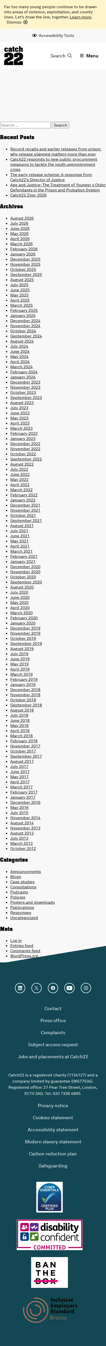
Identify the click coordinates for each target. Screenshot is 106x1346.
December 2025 (25, 259)
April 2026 (20, 238)
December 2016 (25, 802)
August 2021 (22, 525)
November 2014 (25, 817)
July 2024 (19, 346)
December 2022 (25, 443)
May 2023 (19, 417)
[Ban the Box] (49, 1272)
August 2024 (22, 341)
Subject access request (53, 1044)
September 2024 (26, 335)
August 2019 (22, 648)
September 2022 (26, 458)
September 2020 (26, 581)
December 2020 (25, 566)
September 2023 (26, 397)
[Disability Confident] (50, 1234)
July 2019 (19, 653)
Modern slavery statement (53, 1141)
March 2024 (21, 366)
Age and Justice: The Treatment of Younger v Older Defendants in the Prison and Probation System (58, 187)
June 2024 (20, 351)
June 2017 (20, 771)
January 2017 (23, 797)
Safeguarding (53, 1165)
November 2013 (25, 827)
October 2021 (23, 515)
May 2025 (19, 294)
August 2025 (22, 279)
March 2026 (21, 243)
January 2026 (23, 253)
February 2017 (24, 792)
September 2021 (26, 520)
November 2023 (25, 387)
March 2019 (21, 674)
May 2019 (19, 663)
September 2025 (26, 274)
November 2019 (25, 633)
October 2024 (23, 330)
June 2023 (20, 412)
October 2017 (23, 751)
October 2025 (23, 269)
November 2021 (25, 510)
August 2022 (22, 464)
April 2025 (20, 300)
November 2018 (25, 694)
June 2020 (20, 597)
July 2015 (19, 812)
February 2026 (24, 248)
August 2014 (22, 822)
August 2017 (22, 761)
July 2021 (19, 530)
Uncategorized (24, 917)
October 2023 (23, 392)
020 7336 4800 (66, 1093)
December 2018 (25, 689)
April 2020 (20, 607)
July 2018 (19, 715)
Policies (17, 897)
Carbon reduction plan (53, 1153)
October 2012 (23, 848)
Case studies (22, 881)
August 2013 (22, 833)
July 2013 (19, 838)
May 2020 (19, 602)
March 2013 (21, 843)
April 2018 (20, 730)
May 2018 (19, 725)
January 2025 (23, 315)
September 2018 (26, 704)
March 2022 (21, 489)
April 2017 (20, 781)
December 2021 (25, 505)
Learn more (80, 16)
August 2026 (22, 218)
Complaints (53, 1032)
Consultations (23, 886)
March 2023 (21, 428)
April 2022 (20, 484)
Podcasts (19, 892)
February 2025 (24, 310)
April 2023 (20, 423)
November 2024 (25, 325)
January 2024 (23, 376)
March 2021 (21, 551)
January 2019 (23, 684)
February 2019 (24, 679)
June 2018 (20, 720)
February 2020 (24, 617)
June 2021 (20, 535)
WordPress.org (24, 955)
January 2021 (23, 561)
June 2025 (20, 289)
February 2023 (24, 433)
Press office (53, 1020)
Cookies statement (53, 1117)
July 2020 (19, 592)
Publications (22, 907)
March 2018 (21, 735)
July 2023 (19, 407)
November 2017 (25, 745)
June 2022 (20, 474)
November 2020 (25, 571)
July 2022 (19, 469)
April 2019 (20, 669)
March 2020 (21, 612)
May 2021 (19, 540)
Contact (53, 1008)
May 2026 (19, 233)
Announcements (25, 871)
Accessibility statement (53, 1129)
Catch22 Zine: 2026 (28, 195)
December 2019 (25, 628)
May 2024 (19, 356)
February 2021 (24, 556)
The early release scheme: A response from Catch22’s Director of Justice (51, 177)
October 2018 (23, 699)
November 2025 (25, 264)
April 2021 (20, 546)
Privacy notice (53, 1105)
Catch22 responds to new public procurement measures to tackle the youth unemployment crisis (53, 164)
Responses (20, 912)
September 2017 (26, 756)
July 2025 (19, 284)
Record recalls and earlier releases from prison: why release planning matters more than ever (55, 151)
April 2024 (20, 361)
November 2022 (25, 448)
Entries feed (21, 945)
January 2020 (23, 622)
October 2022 (23, 453)
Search (58, 55)
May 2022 (19, 479)
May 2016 (19, 807)
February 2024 (24, 371)
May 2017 (19, 776)
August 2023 (22, 402)
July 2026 (19, 223)
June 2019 (20, 658)
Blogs (15, 876)
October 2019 (23, 638)
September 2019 (26, 643)
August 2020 (22, 587)
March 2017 (21, 786)
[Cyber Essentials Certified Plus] (49, 1197)
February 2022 (24, 494)
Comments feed (25, 950)
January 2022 (23, 499)
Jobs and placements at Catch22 (53, 1056)
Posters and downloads (32, 902)
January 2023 (23, 438)
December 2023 (25, 382)
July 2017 (19, 766)
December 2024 (25, 320)
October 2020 (23, 576)
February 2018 (24, 740)
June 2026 (20, 228)
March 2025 (21, 305)
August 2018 (22, 710)
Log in (16, 940)
